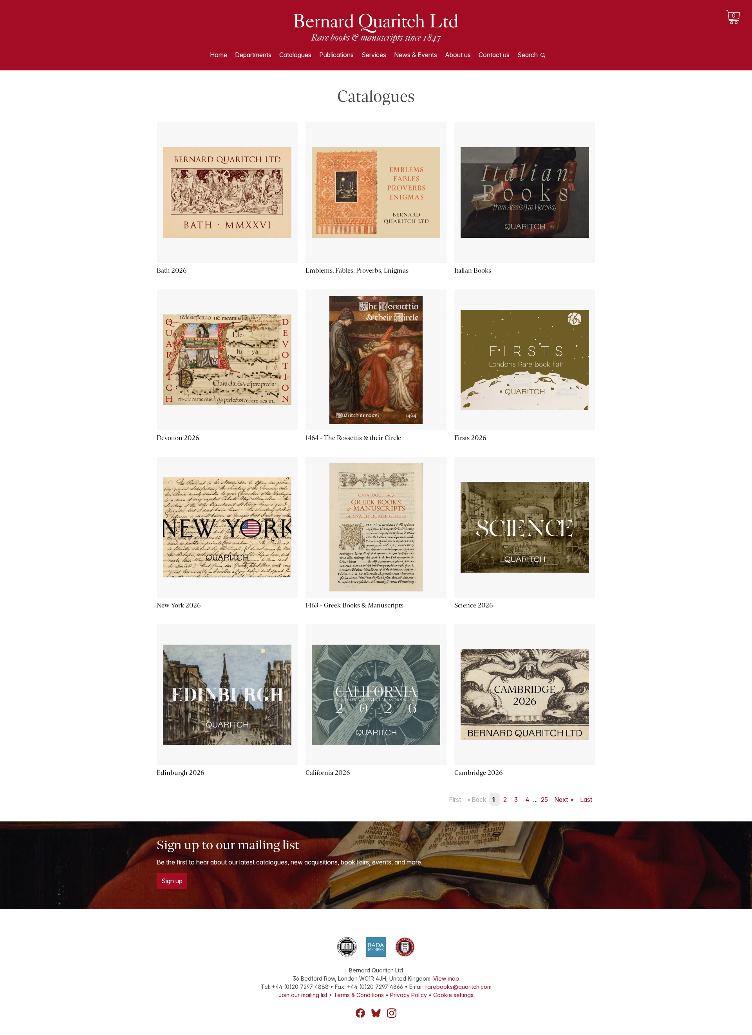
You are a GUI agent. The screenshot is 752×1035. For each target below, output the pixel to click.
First (455, 799)
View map (446, 978)
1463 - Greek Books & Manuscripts (354, 605)
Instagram (391, 1013)
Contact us (494, 55)
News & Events (415, 55)
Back (479, 799)
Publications (336, 55)
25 (544, 799)
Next (561, 799)
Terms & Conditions (359, 995)
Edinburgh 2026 (180, 772)
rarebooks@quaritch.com (458, 986)
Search (527, 55)
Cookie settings (453, 995)
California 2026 (328, 772)
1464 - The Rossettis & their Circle (353, 438)
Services (374, 55)
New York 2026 (179, 605)
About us (458, 55)
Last (586, 799)
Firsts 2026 (470, 438)
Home (218, 55)
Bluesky (376, 1013)
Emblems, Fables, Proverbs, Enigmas (357, 270)
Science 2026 (473, 605)
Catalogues (295, 55)
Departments (253, 55)
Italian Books (472, 270)
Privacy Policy (408, 995)
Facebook (360, 1013)
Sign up (172, 881)
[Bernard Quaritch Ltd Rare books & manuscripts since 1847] (376, 27)
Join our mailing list (302, 995)
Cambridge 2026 (478, 772)
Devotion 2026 (178, 438)
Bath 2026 (171, 270)
